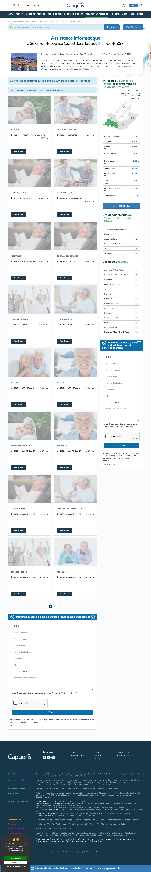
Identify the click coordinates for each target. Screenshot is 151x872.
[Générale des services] (75, 236)
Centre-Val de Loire (120, 284)
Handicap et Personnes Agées (130, 774)
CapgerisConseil (57, 839)
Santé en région (58, 793)
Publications (62, 776)
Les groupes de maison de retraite (87, 782)
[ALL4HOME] (29, 110)
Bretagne (120, 279)
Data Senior (81, 776)
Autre (107, 784)
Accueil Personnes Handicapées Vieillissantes (122, 780)
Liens (124, 14)
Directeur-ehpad (97, 839)
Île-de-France (120, 308)
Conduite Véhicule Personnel (89, 809)
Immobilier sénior (73, 820)
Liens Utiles (13, 793)
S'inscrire (133, 5)
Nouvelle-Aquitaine (120, 318)
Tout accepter (16, 858)
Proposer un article (125, 752)
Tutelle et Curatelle (44, 797)
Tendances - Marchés (57, 835)
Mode (65, 824)
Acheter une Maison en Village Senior (104, 788)
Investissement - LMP (106, 833)
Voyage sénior (82, 824)
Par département (53, 788)
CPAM (45, 795)
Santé (53, 776)
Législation (60, 784)
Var (120, 248)
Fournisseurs (41, 833)
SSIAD (79, 805)
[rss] (18, 5)
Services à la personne (97, 14)
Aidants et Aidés (95, 774)
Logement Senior (75, 14)
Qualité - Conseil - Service (72, 833)
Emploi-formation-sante (46, 841)
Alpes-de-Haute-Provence (115, 229)
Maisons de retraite (35, 14)
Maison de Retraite (44, 780)
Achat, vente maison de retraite (99, 835)
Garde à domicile (84, 803)
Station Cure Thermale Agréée (103, 824)
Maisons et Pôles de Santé (91, 841)
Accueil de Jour (79, 780)
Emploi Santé (42, 828)
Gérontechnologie (76, 835)
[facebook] (10, 5)
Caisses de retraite (98, 795)
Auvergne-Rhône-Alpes (120, 270)
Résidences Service (16, 788)
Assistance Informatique (80, 807)
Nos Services (41, 835)
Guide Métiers (66, 828)
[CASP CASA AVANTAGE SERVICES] (75, 489)
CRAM (39, 795)
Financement (90, 833)
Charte (74, 758)
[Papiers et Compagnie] (75, 110)
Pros (131, 14)
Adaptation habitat (130, 820)
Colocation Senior (89, 820)
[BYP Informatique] (75, 173)
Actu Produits (110, 774)
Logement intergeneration (109, 820)
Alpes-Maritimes (120, 239)
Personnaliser (16, 862)
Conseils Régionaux (81, 793)
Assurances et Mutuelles (78, 795)
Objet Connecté (120, 835)
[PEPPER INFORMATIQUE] (29, 426)
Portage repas (117, 803)
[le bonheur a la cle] (75, 299)
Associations (113, 795)
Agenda (19, 14)
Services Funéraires (86, 815)
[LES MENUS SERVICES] (29, 173)
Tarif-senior (74, 841)
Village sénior (59, 820)
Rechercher (112, 27)
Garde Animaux (67, 813)
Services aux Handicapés (64, 805)
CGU (73, 752)
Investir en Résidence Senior (74, 788)
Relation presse (123, 755)
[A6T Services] (75, 552)
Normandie (120, 313)
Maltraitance (125, 795)
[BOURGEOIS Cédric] (29, 552)
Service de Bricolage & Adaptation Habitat (104, 813)
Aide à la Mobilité (68, 809)
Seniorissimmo (42, 839)
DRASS (129, 793)
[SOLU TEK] (75, 362)
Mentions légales (78, 755)
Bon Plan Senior (43, 776)
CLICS (63, 795)
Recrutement (53, 833)
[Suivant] (59, 606)
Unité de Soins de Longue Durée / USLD (53, 782)
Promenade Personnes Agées (116, 809)
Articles (47, 774)
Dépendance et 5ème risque (74, 774)
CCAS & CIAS (66, 801)
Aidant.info (63, 841)
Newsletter (38, 5)
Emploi (140, 14)
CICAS (83, 801)
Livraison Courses (101, 803)
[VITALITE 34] (29, 362)
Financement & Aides (45, 784)
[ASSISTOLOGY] (29, 236)
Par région (40, 788)
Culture (72, 776)
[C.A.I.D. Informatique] (29, 299)
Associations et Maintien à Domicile (108, 807)
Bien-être (114, 14)
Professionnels (14, 833)
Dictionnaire (83, 784)
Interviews (56, 774)
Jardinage (79, 813)
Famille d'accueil (110, 782)
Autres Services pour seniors (64, 815)
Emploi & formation (17, 828)
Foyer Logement (94, 780)
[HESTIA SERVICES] (29, 489)
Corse (106, 289)
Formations (54, 828)
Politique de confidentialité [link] (16, 867)
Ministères (45, 793)
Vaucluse (120, 253)
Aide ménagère (69, 803)
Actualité (12, 774)
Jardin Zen (121, 824)
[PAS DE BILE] (75, 426)
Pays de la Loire (120, 327)
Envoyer (52, 712)
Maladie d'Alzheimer (63, 780)
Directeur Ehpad (97, 784)
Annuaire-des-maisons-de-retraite (121, 839)
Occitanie (120, 322)
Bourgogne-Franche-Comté (120, 275)
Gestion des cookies (91, 852)
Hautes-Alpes (109, 234)
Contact (28, 5)
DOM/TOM (108, 294)
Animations (123, 782)
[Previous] (46, 606)
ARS (38, 793)
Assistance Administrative (57, 807)
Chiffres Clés (71, 784)
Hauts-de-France (120, 303)
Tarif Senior (57, 824)
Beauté (72, 824)
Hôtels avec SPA (43, 824)
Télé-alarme (130, 813)
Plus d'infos (18, 151)
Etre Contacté (133, 27)
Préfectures (120, 793)
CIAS (57, 795)
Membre (125, 6)
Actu (10, 14)
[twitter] (14, 5)
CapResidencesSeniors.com (77, 839)
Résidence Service (56, 14)
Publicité (97, 758)
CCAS (51, 795)
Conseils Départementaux (102, 793)
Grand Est (120, 298)
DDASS (136, 793)
